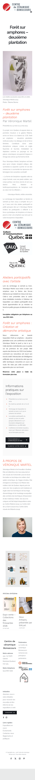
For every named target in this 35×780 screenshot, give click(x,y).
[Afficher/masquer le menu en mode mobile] (31, 12)
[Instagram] (6, 717)
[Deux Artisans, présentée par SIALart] (25, 605)
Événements (7, 731)
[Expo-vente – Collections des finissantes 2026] (9, 604)
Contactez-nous (8, 733)
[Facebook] (3, 717)
